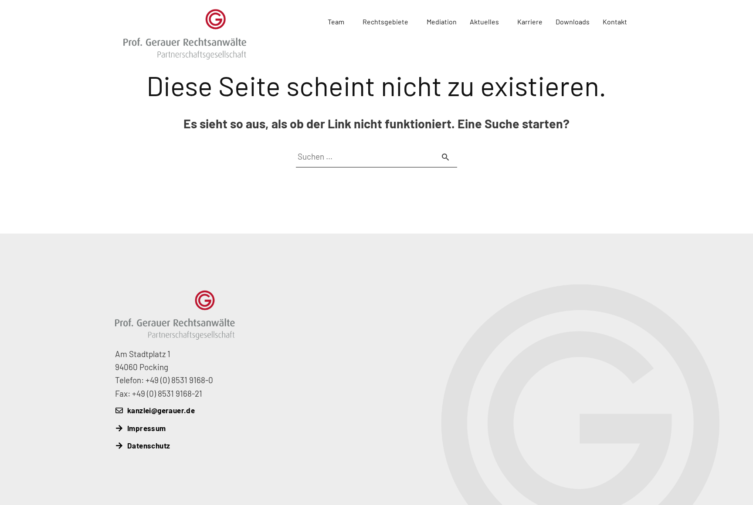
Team (336, 21)
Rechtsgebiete (385, 21)
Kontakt (615, 21)
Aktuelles (484, 21)
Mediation (442, 21)
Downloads (573, 21)
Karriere (530, 21)
